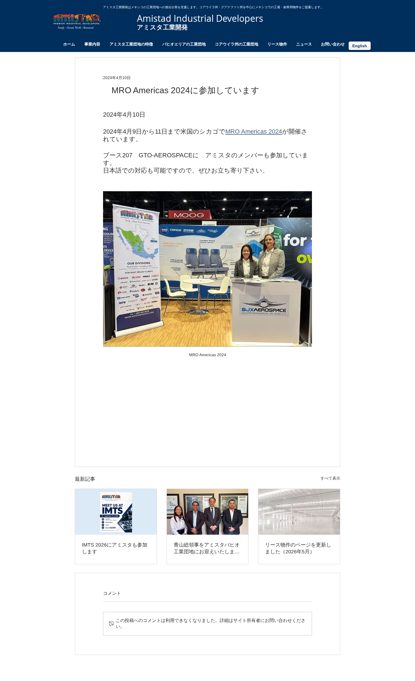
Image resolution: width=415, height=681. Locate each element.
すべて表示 (330, 478)
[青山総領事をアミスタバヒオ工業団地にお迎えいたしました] (207, 512)
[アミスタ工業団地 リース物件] (299, 512)
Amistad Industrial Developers (200, 18)
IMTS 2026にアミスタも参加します (114, 548)
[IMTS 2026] (116, 512)
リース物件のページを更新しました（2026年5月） (298, 548)
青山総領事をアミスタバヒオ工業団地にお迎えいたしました (207, 548)
